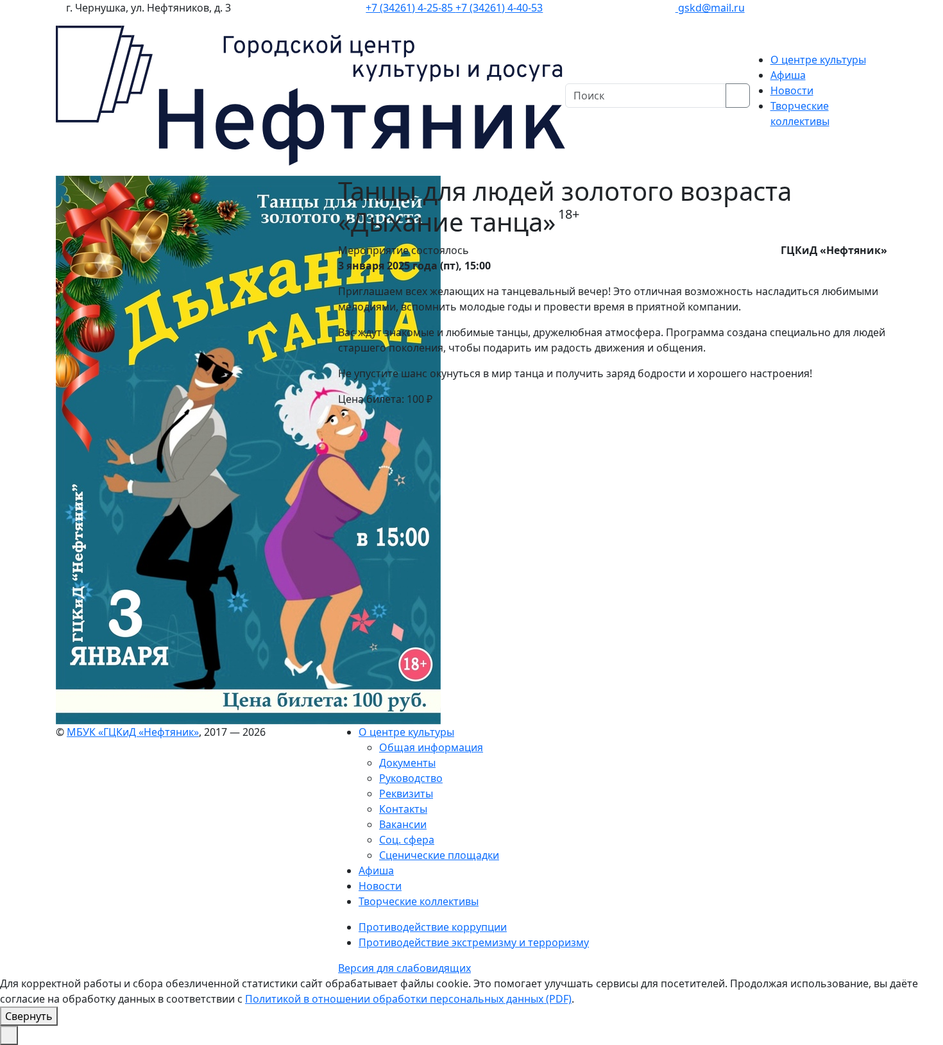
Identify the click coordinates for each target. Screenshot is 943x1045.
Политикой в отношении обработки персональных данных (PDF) (408, 999)
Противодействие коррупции (433, 927)
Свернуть (29, 1016)
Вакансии (403, 824)
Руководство (411, 778)
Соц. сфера (406, 840)
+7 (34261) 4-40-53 (499, 8)
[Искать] (738, 95)
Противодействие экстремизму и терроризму (474, 942)
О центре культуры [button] (818, 60)
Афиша (788, 75)
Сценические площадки (439, 855)
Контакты (403, 809)
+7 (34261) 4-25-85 (410, 8)
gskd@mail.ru (710, 8)
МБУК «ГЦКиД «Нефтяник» (133, 732)
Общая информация (431, 747)
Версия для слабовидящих (404, 968)
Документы (407, 763)
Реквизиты (406, 793)
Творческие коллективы (419, 901)
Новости (791, 90)
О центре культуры (406, 732)
